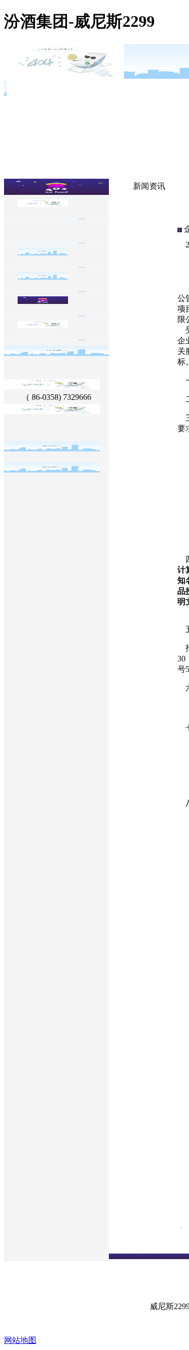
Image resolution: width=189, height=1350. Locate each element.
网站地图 (20, 1340)
